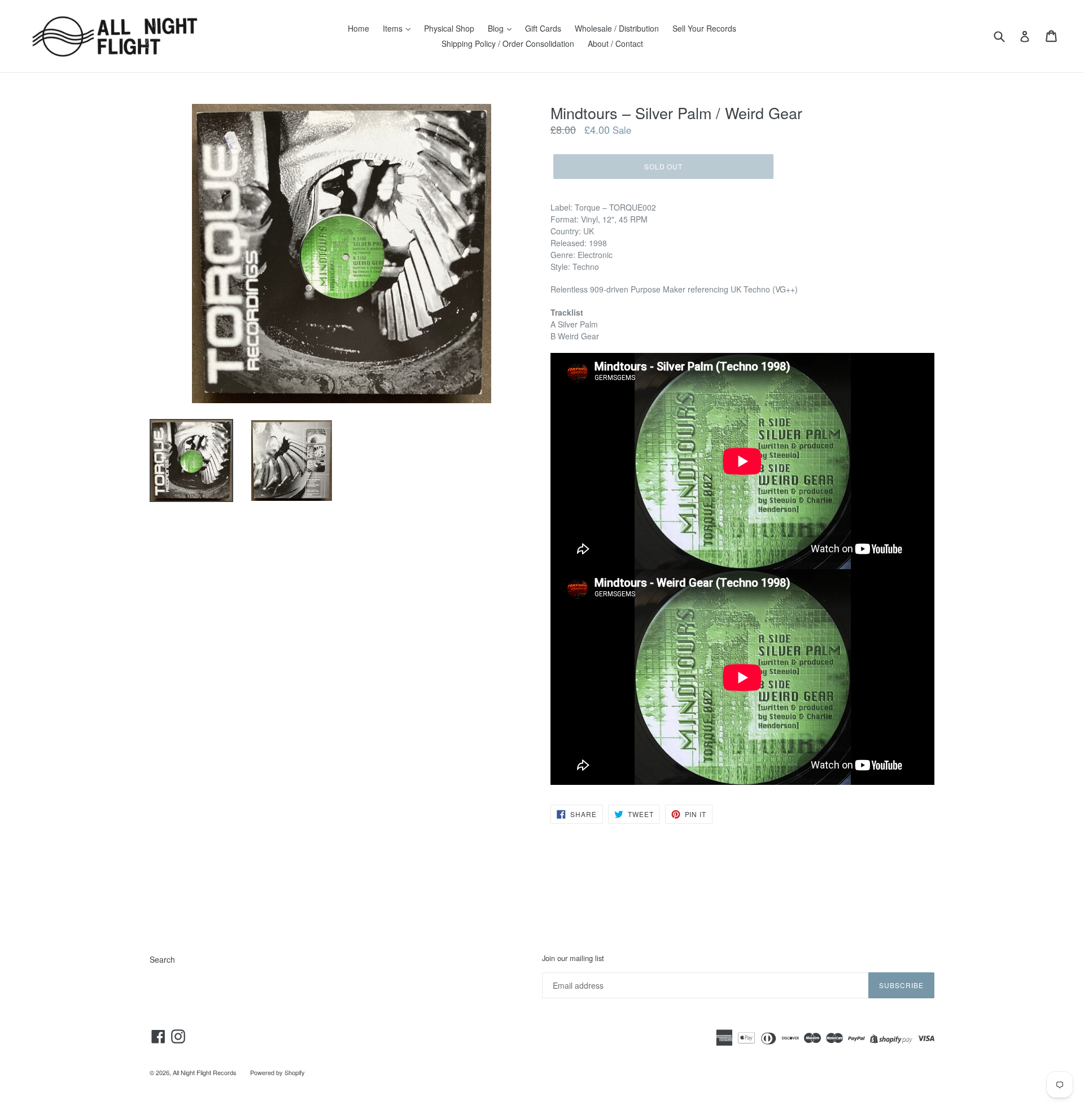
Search (162, 959)
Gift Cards (543, 28)
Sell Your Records (704, 28)
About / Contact (615, 43)
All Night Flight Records (205, 1072)
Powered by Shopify (277, 1072)
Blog (497, 28)
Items (394, 28)
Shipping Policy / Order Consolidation (508, 43)
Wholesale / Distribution (617, 28)
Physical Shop (449, 28)
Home (358, 28)
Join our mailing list (573, 958)
